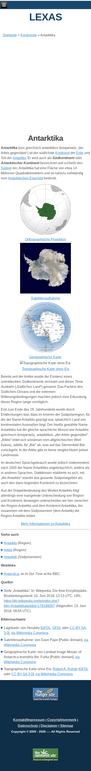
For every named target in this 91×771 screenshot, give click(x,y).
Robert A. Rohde (65, 669)
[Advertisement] (45, 85)
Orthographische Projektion (45, 239)
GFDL (46, 628)
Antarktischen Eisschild (25, 178)
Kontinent (62, 153)
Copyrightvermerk (61, 720)
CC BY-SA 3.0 (22, 674)
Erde (79, 153)
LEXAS (45, 17)
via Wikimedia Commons (29, 633)
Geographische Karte (45, 357)
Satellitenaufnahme (45, 298)
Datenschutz (28, 726)
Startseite (10, 35)
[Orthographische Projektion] (45, 234)
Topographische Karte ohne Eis (45, 369)
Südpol (6, 168)
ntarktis (10, 543)
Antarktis (19, 158)
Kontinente (29, 35)
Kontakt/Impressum (29, 720)
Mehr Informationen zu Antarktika (45, 524)
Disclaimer (49, 726)
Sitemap (66, 726)
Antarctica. (12, 574)
